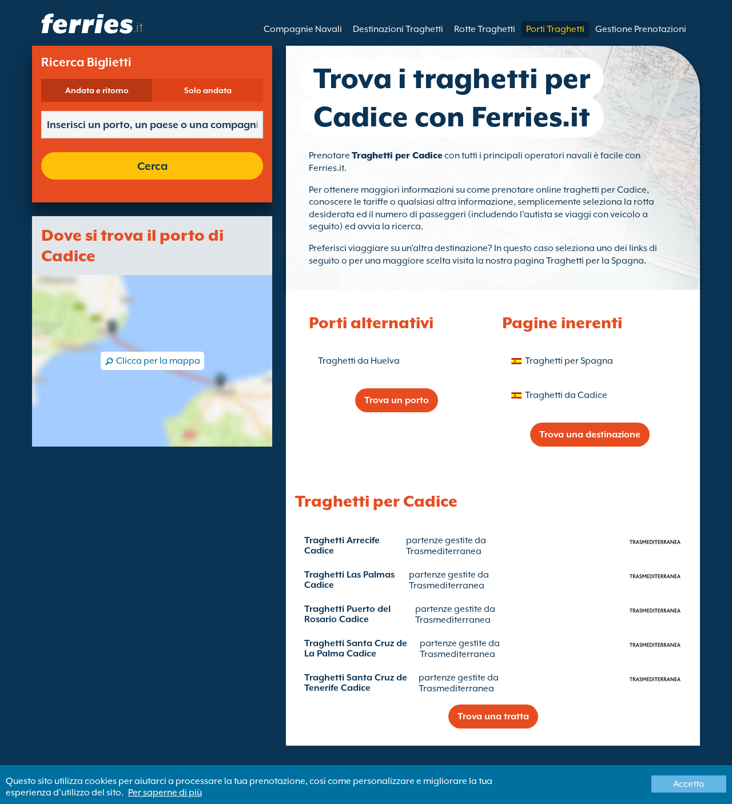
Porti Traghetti (555, 29)
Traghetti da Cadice (566, 395)
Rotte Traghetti (484, 29)
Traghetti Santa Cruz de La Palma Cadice (355, 648)
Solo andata (208, 90)
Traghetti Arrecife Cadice (342, 545)
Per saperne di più (165, 792)
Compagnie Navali (303, 29)
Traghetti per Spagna (569, 361)
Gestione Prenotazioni (640, 29)
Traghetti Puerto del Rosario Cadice (347, 614)
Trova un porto (396, 400)
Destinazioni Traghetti (398, 29)
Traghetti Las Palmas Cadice (349, 580)
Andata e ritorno (97, 90)
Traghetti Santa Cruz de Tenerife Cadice (355, 682)
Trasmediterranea (444, 551)
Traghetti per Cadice (397, 155)
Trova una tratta (493, 716)
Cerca (152, 166)
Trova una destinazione (589, 434)
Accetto (689, 784)
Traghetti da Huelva (359, 361)
